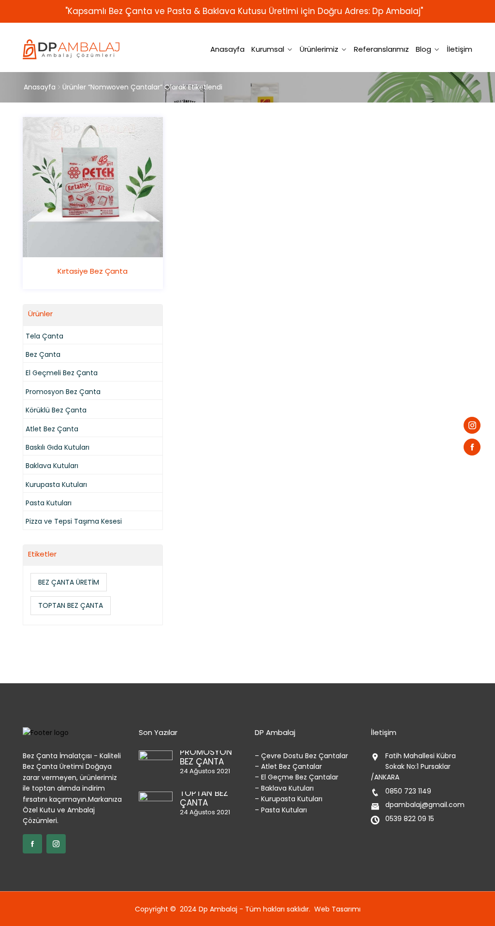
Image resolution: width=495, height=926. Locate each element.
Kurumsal (267, 49)
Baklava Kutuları (52, 465)
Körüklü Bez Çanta (56, 410)
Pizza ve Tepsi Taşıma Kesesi (74, 521)
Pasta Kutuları (49, 503)
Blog (423, 49)
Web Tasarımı (337, 909)
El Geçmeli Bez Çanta (62, 373)
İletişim (459, 49)
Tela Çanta (44, 336)
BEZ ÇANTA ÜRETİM (68, 582)
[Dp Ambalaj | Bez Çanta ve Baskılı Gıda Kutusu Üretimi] (73, 49)
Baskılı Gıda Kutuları (57, 447)
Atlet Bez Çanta (52, 429)
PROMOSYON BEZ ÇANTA (206, 757)
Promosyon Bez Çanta (63, 392)
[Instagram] (472, 425)
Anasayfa (227, 49)
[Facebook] (472, 447)
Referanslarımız (381, 49)
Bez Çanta (43, 354)
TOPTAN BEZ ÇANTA (70, 605)
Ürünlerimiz (319, 49)
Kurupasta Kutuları (56, 484)
